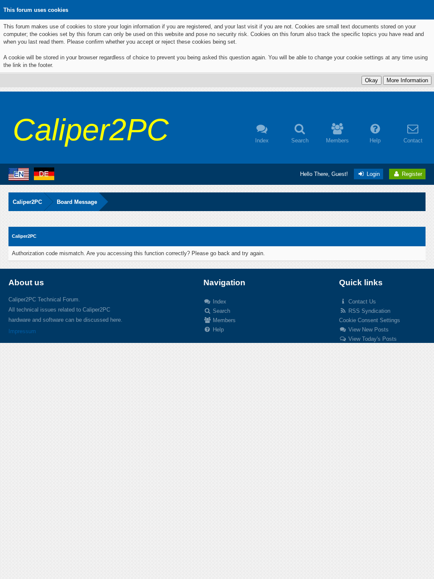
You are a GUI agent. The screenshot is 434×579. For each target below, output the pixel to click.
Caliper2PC (27, 202)
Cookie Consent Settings (369, 320)
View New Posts (368, 329)
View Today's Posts (372, 339)
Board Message (77, 202)
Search (220, 311)
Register (411, 174)
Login (372, 174)
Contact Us (361, 301)
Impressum (22, 331)
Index (218, 301)
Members (223, 320)
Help (217, 329)
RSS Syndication (368, 311)
